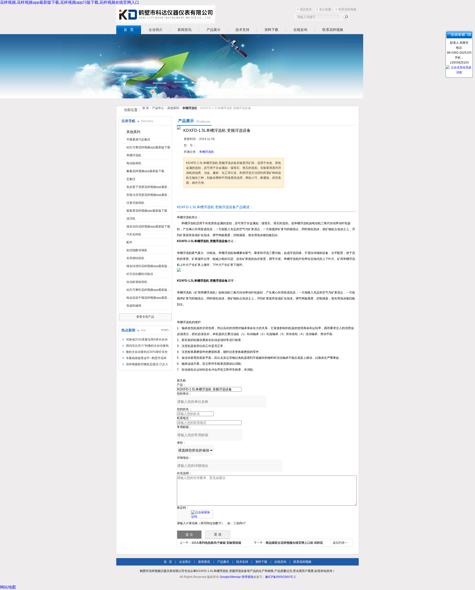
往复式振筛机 (135, 202)
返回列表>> (340, 543)
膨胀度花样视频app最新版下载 (146, 210)
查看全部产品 (145, 316)
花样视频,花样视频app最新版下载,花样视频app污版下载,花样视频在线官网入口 (69, 2)
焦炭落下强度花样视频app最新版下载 (148, 187)
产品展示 (213, 30)
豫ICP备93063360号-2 (280, 577)
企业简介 (156, 30)
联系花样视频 (347, 9)
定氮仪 (130, 179)
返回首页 (306, 9)
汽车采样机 (133, 234)
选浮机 (130, 218)
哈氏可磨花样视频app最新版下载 (148, 147)
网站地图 (8, 587)
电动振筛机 (133, 163)
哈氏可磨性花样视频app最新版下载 (148, 290)
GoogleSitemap (230, 577)
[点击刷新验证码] (202, 514)
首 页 (129, 30)
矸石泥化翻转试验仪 (139, 274)
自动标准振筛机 (136, 282)
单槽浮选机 (133, 155)
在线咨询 (300, 30)
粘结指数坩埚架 (136, 250)
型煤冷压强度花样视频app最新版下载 (148, 195)
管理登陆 (247, 577)
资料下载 (271, 30)
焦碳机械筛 (133, 305)
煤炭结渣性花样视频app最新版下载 (148, 266)
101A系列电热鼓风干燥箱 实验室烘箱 (216, 543)
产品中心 (158, 108)
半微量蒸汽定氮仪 (138, 139)
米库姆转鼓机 (135, 258)
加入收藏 (325, 9)
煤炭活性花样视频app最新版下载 (148, 226)
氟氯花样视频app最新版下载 (145, 171)
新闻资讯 (184, 30)
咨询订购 (199, 197)
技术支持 (242, 30)
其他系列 (173, 108)
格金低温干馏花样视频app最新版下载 (148, 297)
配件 (129, 242)
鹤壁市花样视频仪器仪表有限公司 (165, 14)
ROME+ (165, 330)
